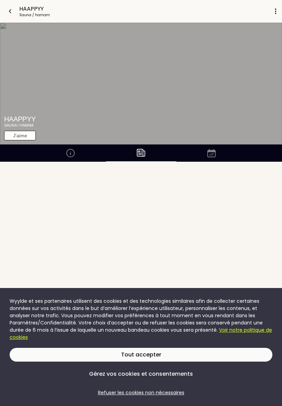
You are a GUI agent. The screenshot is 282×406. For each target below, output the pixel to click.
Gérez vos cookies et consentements (141, 374)
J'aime (20, 135)
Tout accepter (141, 355)
